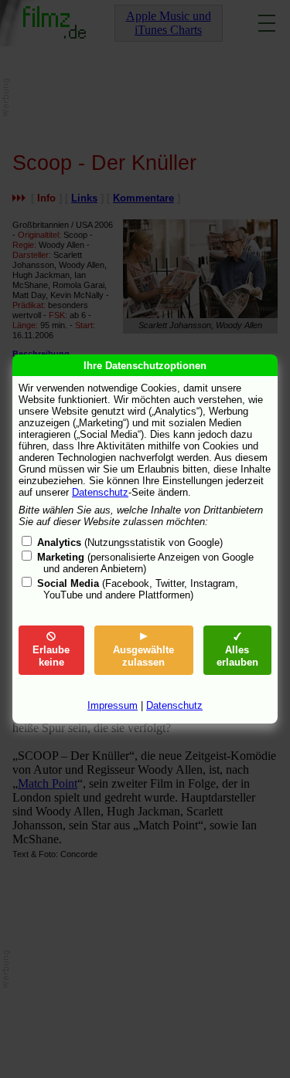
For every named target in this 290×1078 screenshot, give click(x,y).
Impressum (112, 705)
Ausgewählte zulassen (143, 656)
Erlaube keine (51, 656)
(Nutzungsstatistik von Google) (130, 542)
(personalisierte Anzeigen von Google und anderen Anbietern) (145, 563)
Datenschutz (100, 492)
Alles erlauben (237, 656)
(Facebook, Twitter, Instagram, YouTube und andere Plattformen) (137, 589)
